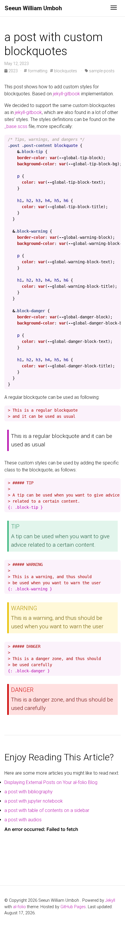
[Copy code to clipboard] (114, 141)
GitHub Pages (73, 906)
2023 (13, 71)
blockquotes (65, 71)
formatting (37, 71)
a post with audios (23, 819)
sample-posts (101, 71)
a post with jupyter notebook (33, 801)
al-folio (19, 906)
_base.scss (15, 126)
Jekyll (110, 900)
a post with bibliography (28, 791)
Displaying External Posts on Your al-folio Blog (50, 782)
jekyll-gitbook (66, 94)
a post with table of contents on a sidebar (46, 810)
